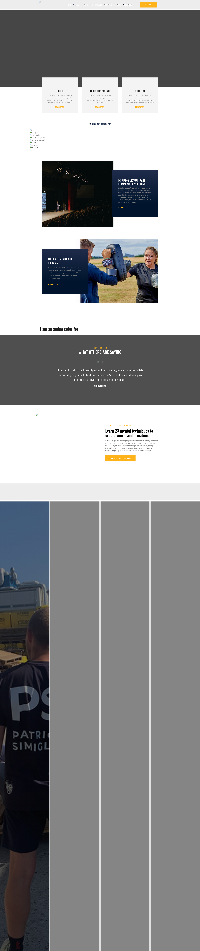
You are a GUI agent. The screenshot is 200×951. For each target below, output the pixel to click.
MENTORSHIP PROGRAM (100, 91)
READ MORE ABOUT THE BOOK (120, 458)
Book (119, 5)
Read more (59, 107)
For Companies (96, 5)
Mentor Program (73, 5)
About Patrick (128, 5)
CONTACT (148, 5)
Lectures (84, 5)
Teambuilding (109, 5)
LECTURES (60, 91)
